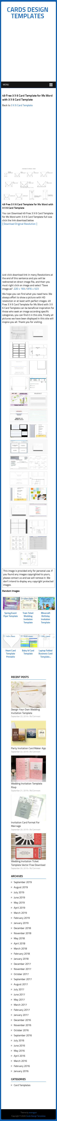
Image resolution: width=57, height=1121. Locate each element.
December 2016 (22, 1020)
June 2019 (19, 897)
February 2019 (22, 917)
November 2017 (22, 969)
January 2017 (21, 1014)
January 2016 (21, 1071)
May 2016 (19, 1050)
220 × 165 (19, 288)
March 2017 (20, 1004)
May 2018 (19, 938)
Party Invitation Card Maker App (28, 748)
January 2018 (21, 958)
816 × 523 (33, 288)
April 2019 (19, 907)
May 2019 (19, 902)
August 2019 (21, 887)
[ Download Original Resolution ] (19, 223)
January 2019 (21, 923)
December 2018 (22, 928)
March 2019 (20, 912)
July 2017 (19, 989)
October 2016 (21, 1030)
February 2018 (22, 953)
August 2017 (21, 984)
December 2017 (22, 963)
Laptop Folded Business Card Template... (45, 653)
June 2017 (19, 994)
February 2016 (22, 1066)
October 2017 (21, 974)
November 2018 (22, 933)
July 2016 (19, 1040)
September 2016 (23, 1035)
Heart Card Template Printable (11, 653)
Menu (6, 84)
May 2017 (19, 999)
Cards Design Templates (27, 13)
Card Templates (22, 1085)
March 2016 (20, 1060)
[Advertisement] (28, 51)
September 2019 (23, 882)
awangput (33, 1112)
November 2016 (22, 1025)
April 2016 (19, 1055)
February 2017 (22, 1009)
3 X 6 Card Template (22, 105)
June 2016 (19, 1045)
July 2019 (19, 892)
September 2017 (23, 979)
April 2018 (19, 943)
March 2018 (20, 948)
